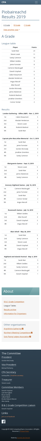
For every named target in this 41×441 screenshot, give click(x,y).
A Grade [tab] (6, 25)
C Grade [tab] (27, 25)
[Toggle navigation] (36, 2)
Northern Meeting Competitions (17, 332)
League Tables (10, 305)
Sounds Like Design (23, 438)
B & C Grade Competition (14, 301)
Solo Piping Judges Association (16, 336)
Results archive (10, 309)
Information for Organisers (15, 313)
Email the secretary (17, 375)
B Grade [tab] (17, 25)
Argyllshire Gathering (13, 328)
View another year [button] (10, 30)
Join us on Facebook (8, 417)
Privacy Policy (24, 431)
